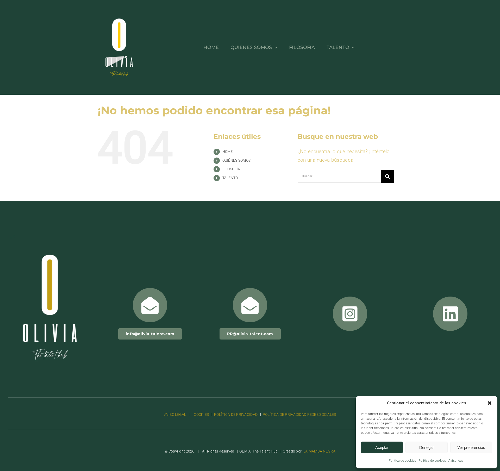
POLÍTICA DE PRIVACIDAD (236, 414)
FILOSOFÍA (231, 169)
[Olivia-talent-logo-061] (50, 238)
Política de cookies (402, 460)
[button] (489, 403)
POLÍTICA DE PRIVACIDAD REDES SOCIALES (299, 414)
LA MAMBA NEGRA (319, 451)
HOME (227, 151)
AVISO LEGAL (175, 414)
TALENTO (230, 178)
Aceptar (382, 447)
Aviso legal (456, 460)
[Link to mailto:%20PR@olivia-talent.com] (250, 305)
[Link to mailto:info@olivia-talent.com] (150, 305)
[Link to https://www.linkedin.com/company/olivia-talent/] (450, 314)
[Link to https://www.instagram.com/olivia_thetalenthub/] (350, 314)
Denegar (426, 447)
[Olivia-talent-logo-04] (119, 9)
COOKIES (201, 414)
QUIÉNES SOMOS (236, 160)
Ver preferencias (471, 447)
